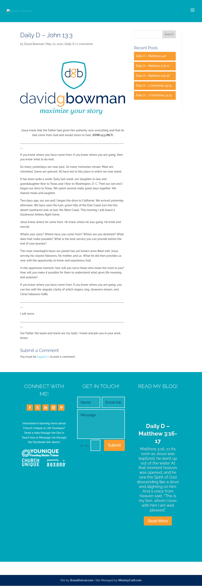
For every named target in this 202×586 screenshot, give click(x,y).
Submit (114, 445)
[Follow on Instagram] (53, 407)
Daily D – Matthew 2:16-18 (152, 75)
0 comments (85, 44)
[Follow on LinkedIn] (45, 407)
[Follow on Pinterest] (61, 407)
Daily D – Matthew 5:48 (151, 56)
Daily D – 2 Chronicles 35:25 (154, 85)
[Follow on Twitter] (38, 407)
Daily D (69, 44)
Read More (158, 521)
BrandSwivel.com (81, 580)
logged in (43, 356)
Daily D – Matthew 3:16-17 (152, 65)
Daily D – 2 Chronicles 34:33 (154, 95)
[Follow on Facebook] (30, 407)
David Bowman (34, 44)
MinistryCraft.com (130, 580)
